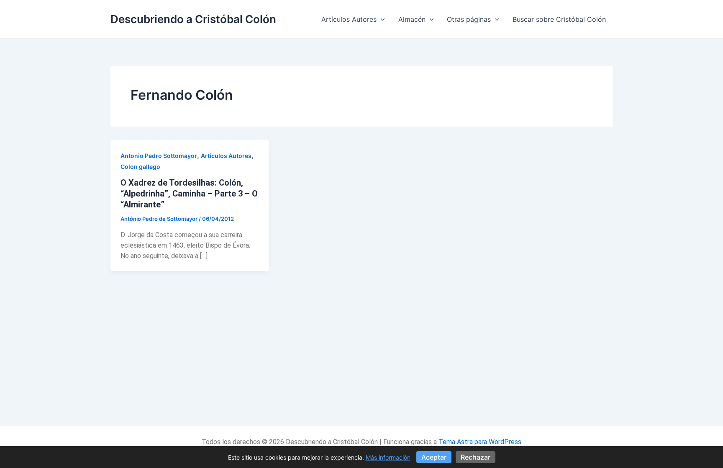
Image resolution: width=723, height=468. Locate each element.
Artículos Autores (349, 19)
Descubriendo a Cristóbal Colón (193, 19)
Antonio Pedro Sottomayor (158, 155)
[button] (381, 19)
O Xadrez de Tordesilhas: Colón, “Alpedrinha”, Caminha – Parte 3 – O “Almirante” (189, 193)
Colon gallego (140, 166)
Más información (388, 457)
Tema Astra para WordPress (479, 442)
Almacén (412, 19)
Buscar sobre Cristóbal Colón (559, 19)
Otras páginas (469, 19)
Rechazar (475, 457)
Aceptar (433, 457)
